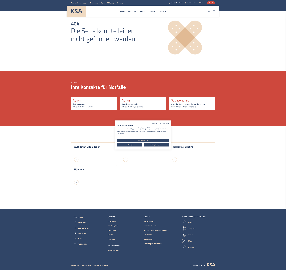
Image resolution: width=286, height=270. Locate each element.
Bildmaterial (148, 235)
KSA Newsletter (114, 246)
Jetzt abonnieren (113, 250)
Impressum (75, 265)
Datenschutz (86, 265)
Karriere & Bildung (107, 3)
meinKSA (162, 11)
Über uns (120, 3)
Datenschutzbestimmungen (160, 123)
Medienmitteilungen (151, 226)
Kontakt (152, 11)
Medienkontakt (149, 221)
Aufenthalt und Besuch (79, 3)
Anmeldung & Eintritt (128, 11)
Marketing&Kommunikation (153, 244)
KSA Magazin (148, 239)
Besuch (143, 11)
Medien (147, 217)
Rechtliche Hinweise (101, 265)
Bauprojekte (112, 230)
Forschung (111, 239)
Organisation (112, 221)
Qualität (110, 235)
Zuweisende (94, 3)
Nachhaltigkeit (113, 226)
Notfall (211, 3)
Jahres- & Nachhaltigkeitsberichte (155, 230)
